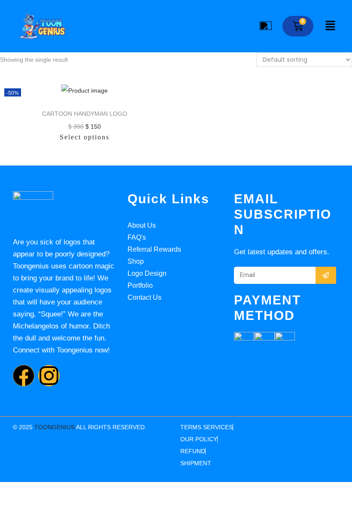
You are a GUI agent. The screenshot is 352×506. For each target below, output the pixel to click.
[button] (330, 26)
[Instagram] (49, 375)
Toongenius (54, 427)
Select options (84, 137)
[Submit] (326, 275)
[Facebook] (23, 375)
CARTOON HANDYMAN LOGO (84, 113)
